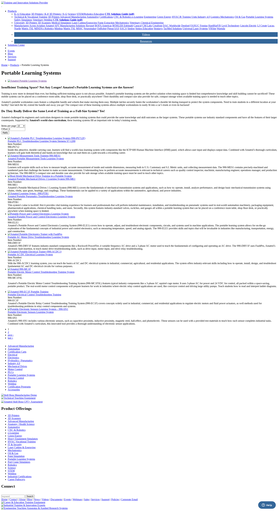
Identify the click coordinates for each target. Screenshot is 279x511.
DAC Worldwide (172, 25)
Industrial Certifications (19, 476)
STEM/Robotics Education (90, 14)
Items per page (9, 125)
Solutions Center (16, 45)
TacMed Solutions (172, 28)
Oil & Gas (240, 17)
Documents (56, 499)
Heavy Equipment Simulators (23, 438)
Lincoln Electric (248, 25)
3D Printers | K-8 (40, 14)
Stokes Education (144, 28)
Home (4, 65)
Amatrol (50, 25)
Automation (14, 349)
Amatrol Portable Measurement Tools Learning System (36, 158)
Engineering (150, 17)
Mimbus (58, 28)
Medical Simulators (61, 22)
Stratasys (158, 28)
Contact (13, 499)
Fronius (204, 25)
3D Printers (54, 17)
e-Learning (137, 17)
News (37, 499)
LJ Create (262, 25)
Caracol (138, 25)
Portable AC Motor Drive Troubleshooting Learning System (38, 237)
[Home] (24, 2)
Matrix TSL (28, 28)
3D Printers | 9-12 (58, 14)
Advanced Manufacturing (73, 17)
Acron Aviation (37, 25)
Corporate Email (129, 499)
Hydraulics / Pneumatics (20, 360)
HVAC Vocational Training (22, 441)
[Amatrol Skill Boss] (22, 401)
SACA (123, 28)
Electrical (12, 354)
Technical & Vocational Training (30, 17)
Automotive (93, 17)
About (22, 499)
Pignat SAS (113, 28)
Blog (10, 53)
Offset (4, 129)
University (19, 22)
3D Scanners (44, 22)
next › (11, 335)
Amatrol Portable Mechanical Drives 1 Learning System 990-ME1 (41, 179)
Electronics (13, 357)
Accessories (14, 389)
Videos (146, 34)
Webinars (77, 499)
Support (12, 59)
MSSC (79, 28)
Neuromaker (90, 28)
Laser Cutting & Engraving (22, 447)
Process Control (16, 378)
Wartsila (221, 28)
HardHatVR (214, 25)
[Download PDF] (27, 80)
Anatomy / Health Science (21, 424)
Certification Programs (19, 386)
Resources (146, 41)
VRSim (212, 28)
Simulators (26, 19)
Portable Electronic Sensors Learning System (31, 312)
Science (72, 14)
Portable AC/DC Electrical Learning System (30, 254)
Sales (86, 499)
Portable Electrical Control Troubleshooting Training (34, 294)
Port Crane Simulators (19, 462)
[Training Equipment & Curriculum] (23, 502)
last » (10, 338)
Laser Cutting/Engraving (84, 22)
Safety (17, 19)
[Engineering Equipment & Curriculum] (34, 508)
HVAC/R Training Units (185, 17)
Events (11, 50)
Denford (185, 25)
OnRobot (102, 28)
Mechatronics (227, 17)
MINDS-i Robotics (44, 28)
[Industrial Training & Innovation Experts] (23, 505)
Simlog (131, 28)
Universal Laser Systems (195, 28)
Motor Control (15, 369)
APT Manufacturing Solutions (69, 25)
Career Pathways (16, 479)
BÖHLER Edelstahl (122, 25)
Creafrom (157, 25)
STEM (11, 470)
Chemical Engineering (152, 22)
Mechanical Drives (17, 366)
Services (12, 56)
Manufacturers (21, 25)
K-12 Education (22, 14)
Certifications (106, 17)
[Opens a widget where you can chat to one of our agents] (267, 505)
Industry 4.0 (204, 17)
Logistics (215, 17)
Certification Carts (17, 351)
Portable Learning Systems (259, 17)
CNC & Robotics (123, 17)
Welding (48, 19)
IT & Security (15, 444)
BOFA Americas (103, 25)
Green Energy (164, 17)
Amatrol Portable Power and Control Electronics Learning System (41, 216)
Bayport (90, 25)
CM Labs (147, 25)
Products (12, 11)
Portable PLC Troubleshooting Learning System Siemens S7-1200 (41, 141)
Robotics (12, 380)
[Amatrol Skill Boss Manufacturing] (19, 395)
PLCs (11, 372)
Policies (115, 499)
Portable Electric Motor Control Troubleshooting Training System (41, 272)
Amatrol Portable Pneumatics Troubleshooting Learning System (40, 196)
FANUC (194, 25)
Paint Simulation (16, 456)
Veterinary (38, 19)
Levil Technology (231, 25)
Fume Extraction (106, 22)
